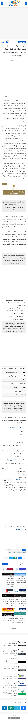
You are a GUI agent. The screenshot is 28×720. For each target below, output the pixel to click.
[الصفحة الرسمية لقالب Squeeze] (19, 718)
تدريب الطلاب (9, 550)
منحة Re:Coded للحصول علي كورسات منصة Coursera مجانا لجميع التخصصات (10, 661)
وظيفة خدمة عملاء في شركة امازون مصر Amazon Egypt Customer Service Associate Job (10, 645)
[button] (20, 558)
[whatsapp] (11, 708)
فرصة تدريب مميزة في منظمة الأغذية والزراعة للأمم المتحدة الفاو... (21, 580)
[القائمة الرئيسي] (26, 3)
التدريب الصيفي (22, 42)
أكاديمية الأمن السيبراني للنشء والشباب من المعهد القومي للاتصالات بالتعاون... (20, 602)
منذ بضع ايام (23, 576)
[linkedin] (4, 708)
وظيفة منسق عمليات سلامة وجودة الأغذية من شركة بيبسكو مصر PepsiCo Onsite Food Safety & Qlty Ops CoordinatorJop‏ (9, 685)
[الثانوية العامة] (14, 718)
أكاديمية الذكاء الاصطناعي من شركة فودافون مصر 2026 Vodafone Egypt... (8, 602)
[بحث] (2, 3)
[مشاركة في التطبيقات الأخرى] (6, 558)
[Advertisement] (14, 24)
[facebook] (23, 708)
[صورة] (22, 644)
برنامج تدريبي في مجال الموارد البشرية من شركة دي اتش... (8, 620)
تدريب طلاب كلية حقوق (21, 552)
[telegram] (17, 708)
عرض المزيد (5, 564)
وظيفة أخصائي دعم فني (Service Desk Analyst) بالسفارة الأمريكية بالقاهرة (10, 653)
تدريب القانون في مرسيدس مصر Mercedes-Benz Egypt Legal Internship (9, 582)
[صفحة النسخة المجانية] (16, 718)
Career (8, 715)
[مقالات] (9, 718)
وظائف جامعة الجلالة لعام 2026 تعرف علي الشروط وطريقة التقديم (10, 677)
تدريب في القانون (12, 552)
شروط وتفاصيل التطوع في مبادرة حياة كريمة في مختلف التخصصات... (20, 620)
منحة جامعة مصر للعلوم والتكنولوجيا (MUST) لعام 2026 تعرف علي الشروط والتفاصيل (9, 693)
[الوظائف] (11, 718)
